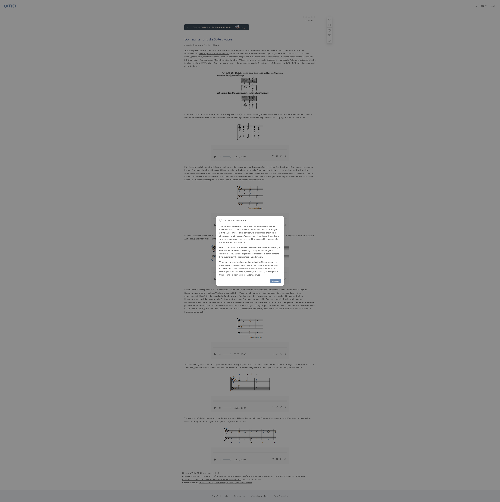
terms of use (254, 275)
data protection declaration (235, 242)
